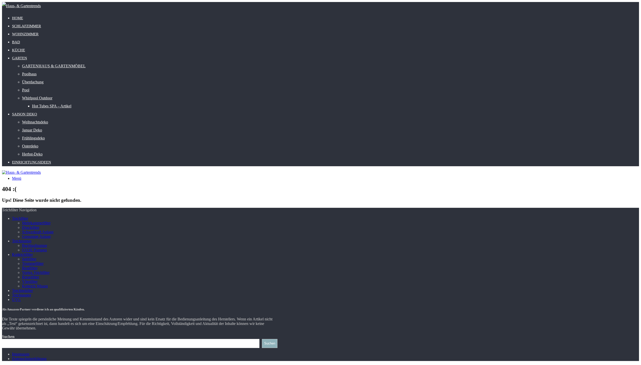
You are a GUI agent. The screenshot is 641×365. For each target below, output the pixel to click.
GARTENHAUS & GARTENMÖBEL (54, 66)
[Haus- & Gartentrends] (21, 6)
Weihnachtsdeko (35, 122)
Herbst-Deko (32, 154)
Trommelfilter (33, 263)
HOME (17, 18)
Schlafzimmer (26, 26)
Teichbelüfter (22, 290)
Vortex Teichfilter (36, 272)
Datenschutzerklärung (29, 358)
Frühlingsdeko (33, 138)
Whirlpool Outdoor (37, 98)
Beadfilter (30, 268)
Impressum (20, 354)
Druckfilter (30, 227)
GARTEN (19, 58)
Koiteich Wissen (35, 286)
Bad (16, 42)
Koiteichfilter (22, 254)
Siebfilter (29, 259)
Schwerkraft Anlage (38, 232)
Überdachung (33, 82)
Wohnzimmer (25, 34)
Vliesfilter (30, 281)
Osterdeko (30, 146)
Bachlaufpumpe (34, 245)
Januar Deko (32, 130)
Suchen (8, 336)
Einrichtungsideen (31, 162)
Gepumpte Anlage (36, 236)
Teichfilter (20, 218)
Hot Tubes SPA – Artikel (51, 106)
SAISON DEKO (24, 114)
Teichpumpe (22, 241)
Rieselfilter (30, 277)
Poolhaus (29, 74)
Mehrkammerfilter (36, 223)
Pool (25, 90)
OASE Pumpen (34, 250)
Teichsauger (21, 295)
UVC (16, 299)
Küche (18, 50)
